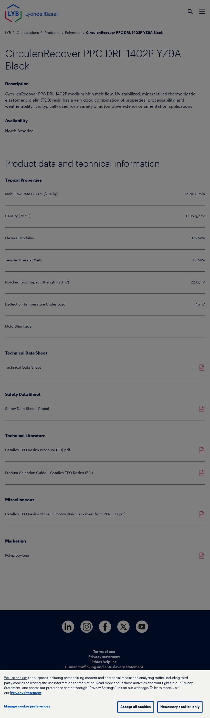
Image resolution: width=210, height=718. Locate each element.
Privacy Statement (26, 693)
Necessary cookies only (180, 707)
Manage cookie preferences (27, 706)
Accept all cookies (135, 707)
